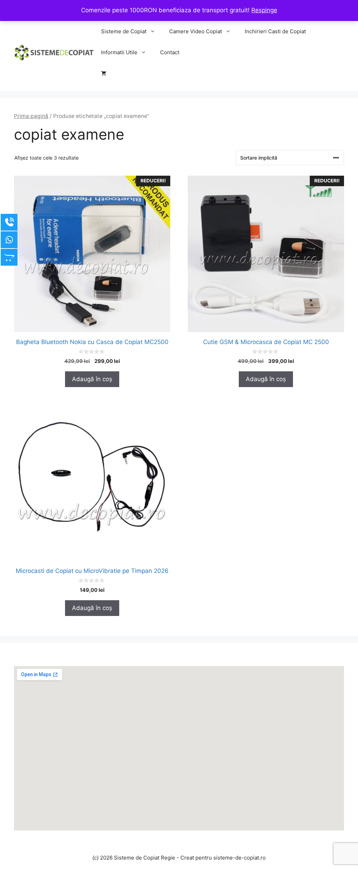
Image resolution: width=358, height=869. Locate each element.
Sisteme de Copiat (123, 31)
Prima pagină (31, 116)
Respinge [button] (264, 10)
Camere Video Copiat (195, 31)
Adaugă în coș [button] (92, 379)
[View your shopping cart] (103, 73)
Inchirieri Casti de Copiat (275, 31)
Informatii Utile (119, 52)
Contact (169, 52)
